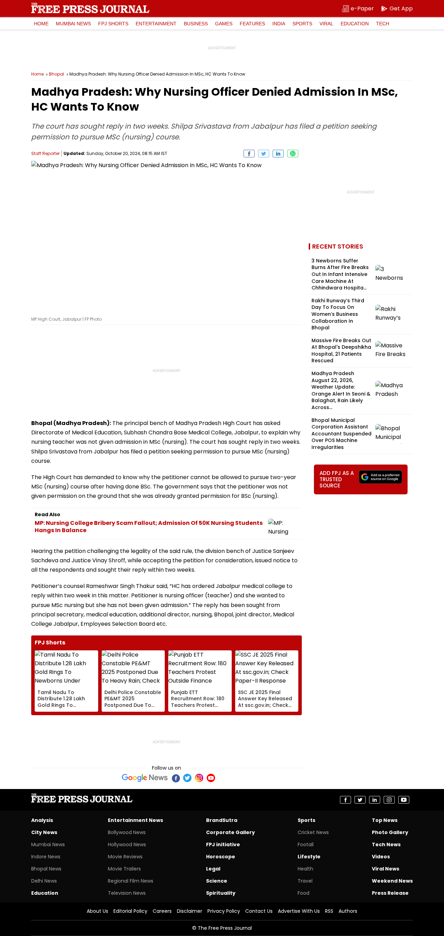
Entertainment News (135, 820)
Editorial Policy (130, 911)
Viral (326, 23)
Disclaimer (189, 911)
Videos (381, 856)
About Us (97, 911)
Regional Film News (130, 880)
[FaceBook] (175, 778)
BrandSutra (221, 820)
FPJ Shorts (113, 23)
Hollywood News (127, 844)
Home (41, 23)
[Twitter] (187, 778)
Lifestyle (309, 856)
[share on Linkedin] (278, 153)
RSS (329, 911)
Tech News (386, 844)
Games (223, 23)
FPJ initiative (223, 844)
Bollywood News (127, 832)
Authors (348, 911)
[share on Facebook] (249, 153)
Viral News (385, 868)
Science (216, 880)
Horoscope (220, 856)
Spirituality (221, 893)
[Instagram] (199, 778)
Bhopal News (46, 868)
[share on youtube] (403, 800)
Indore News (45, 856)
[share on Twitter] (263, 153)
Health (305, 868)
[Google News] (145, 778)
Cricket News (313, 832)
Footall (306, 844)
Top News (385, 820)
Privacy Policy (223, 911)
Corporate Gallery (230, 832)
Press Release (390, 893)
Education (355, 23)
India (278, 23)
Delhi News (44, 880)
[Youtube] (211, 778)
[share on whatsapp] (292, 153)
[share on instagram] (389, 800)
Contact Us (259, 911)
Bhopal (56, 74)
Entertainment (156, 23)
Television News (127, 893)
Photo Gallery (390, 832)
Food (303, 893)
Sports (302, 23)
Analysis (42, 820)
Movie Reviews (125, 856)
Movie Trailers (124, 868)
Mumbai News (73, 23)
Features (252, 23)
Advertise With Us (299, 911)
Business (196, 23)
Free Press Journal (90, 8)
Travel (305, 880)
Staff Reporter (45, 153)
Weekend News (392, 880)
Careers (162, 911)
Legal (213, 868)
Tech (382, 23)
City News (44, 832)
